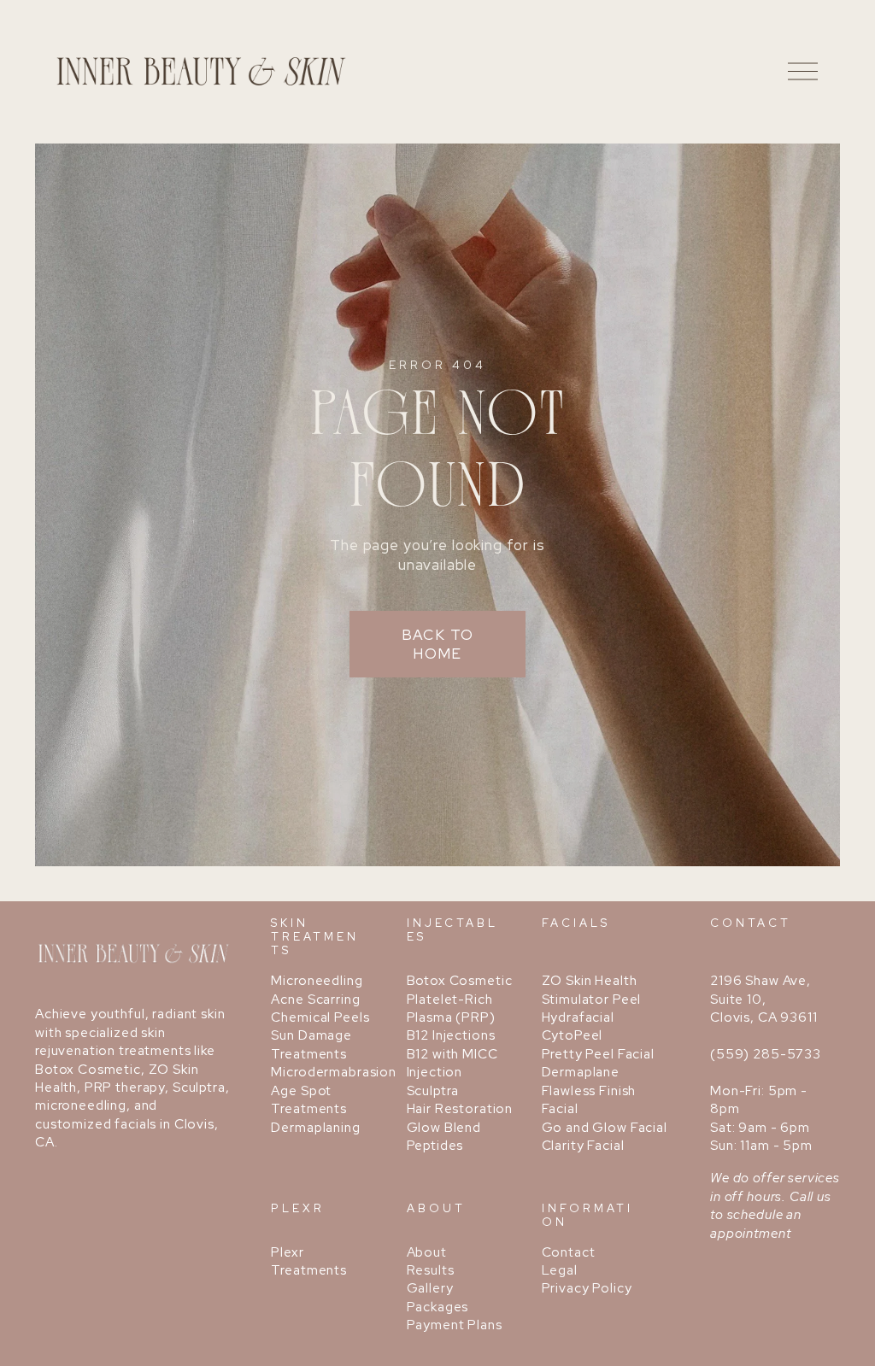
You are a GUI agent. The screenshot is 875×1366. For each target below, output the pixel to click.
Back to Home (438, 644)
